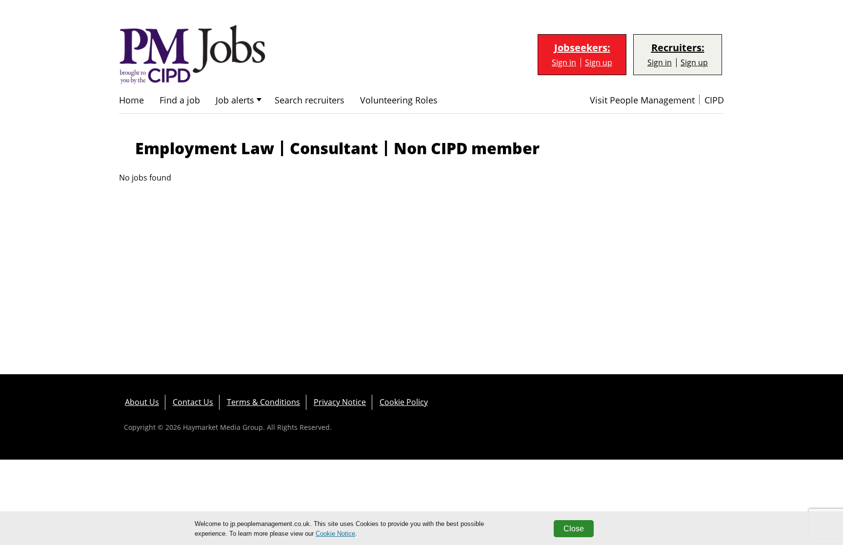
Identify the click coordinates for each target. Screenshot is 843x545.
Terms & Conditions (263, 402)
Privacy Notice (340, 402)
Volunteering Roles (399, 100)
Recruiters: (677, 48)
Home (131, 100)
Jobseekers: (582, 48)
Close (573, 529)
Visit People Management (642, 100)
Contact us (193, 402)
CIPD (714, 100)
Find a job (180, 100)
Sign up (598, 62)
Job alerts (235, 100)
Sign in (564, 62)
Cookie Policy (404, 402)
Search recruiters (309, 100)
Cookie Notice (335, 533)
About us (142, 402)
